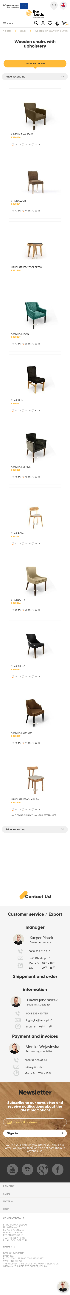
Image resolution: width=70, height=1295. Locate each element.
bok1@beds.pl (18, 1240)
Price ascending (15, 76)
